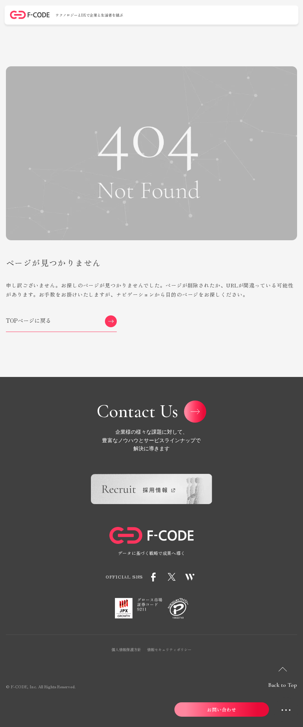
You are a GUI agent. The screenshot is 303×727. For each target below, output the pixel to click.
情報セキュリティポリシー (169, 649)
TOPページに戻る (28, 320)
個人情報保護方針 (126, 649)
